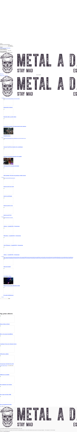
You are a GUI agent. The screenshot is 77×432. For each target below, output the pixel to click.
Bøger (10, 98)
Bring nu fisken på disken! (5, 324)
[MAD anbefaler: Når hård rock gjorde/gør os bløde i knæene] (8, 173)
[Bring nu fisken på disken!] (7, 322)
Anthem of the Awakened (20, 257)
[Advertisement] (38, 305)
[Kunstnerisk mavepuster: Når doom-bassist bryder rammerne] (8, 124)
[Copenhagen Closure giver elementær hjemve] (7, 342)
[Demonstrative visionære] (8, 105)
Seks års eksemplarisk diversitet (5, 404)
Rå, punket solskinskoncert (8, 295)
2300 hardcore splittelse (4, 353)
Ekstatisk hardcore (7, 135)
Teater (16, 98)
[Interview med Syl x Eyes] (8, 203)
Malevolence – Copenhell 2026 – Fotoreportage (12, 235)
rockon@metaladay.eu (6, 431)
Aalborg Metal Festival (14, 257)
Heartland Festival (52, 257)
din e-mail (9, 50)
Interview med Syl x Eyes (8, 205)
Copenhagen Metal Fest (32, 257)
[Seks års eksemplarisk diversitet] (7, 402)
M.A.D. (2, 137)
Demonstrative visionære (8, 107)
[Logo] (4, 75)
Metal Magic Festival (67, 257)
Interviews (3, 177)
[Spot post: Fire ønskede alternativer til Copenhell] (8, 154)
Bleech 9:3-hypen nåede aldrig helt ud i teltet (12, 285)
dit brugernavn (10, 45)
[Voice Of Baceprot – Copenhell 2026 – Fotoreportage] (8, 243)
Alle (4, 98)
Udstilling (18, 98)
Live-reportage (11, 217)
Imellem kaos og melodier (4, 374)
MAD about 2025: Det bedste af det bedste (11, 165)
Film (11, 98)
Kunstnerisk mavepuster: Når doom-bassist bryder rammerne (15, 126)
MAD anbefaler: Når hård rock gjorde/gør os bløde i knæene (15, 175)
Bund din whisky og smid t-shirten (10, 116)
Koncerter (13, 98)
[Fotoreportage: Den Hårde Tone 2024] (7, 362)
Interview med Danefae (8, 196)
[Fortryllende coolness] (8, 274)
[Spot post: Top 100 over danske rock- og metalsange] (8, 145)
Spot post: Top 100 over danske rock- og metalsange (13, 146)
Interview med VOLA (7, 215)
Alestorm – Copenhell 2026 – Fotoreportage (12, 226)
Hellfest (56, 257)
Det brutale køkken (7, 138)
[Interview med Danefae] (8, 194)
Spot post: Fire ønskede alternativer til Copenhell (13, 156)
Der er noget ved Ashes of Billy (5, 394)
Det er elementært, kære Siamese (6, 384)
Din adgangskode (10, 46)
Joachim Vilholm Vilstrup (3, 365)
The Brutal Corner (23, 138)
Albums (6, 98)
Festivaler (3, 256)
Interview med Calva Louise (9, 186)
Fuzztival (48, 257)
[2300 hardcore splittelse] (7, 352)
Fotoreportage (7, 217)
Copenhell (37, 257)
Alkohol (8, 98)
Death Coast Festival (41, 257)
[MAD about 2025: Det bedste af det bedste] (8, 164)
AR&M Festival (26, 257)
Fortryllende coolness (7, 276)
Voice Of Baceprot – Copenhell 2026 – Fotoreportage (13, 245)
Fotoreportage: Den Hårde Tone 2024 (7, 363)
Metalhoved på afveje (18, 138)
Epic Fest (45, 257)
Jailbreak (58, 257)
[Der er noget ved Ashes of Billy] (7, 392)
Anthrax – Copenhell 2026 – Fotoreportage (11, 254)
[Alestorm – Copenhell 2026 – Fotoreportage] (8, 224)
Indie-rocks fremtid (7, 266)
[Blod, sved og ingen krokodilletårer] (7, 332)
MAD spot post (12, 138)
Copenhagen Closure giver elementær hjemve (8, 343)
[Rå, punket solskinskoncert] (8, 293)
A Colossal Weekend (8, 257)
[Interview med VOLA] (8, 213)
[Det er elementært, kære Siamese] (7, 382)
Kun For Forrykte (61, 257)
